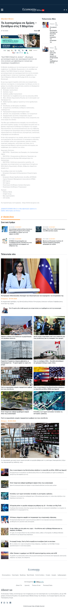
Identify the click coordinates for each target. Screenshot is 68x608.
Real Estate (30, 575)
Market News (7, 18)
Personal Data (47, 585)
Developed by (29, 582)
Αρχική (27, 585)
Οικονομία (15, 575)
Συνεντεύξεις (39, 575)
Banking (23, 575)
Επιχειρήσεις (6, 575)
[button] (2, 9)
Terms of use (36, 585)
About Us (19, 585)
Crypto (48, 575)
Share (36, 31)
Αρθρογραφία (61, 575)
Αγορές (53, 575)
